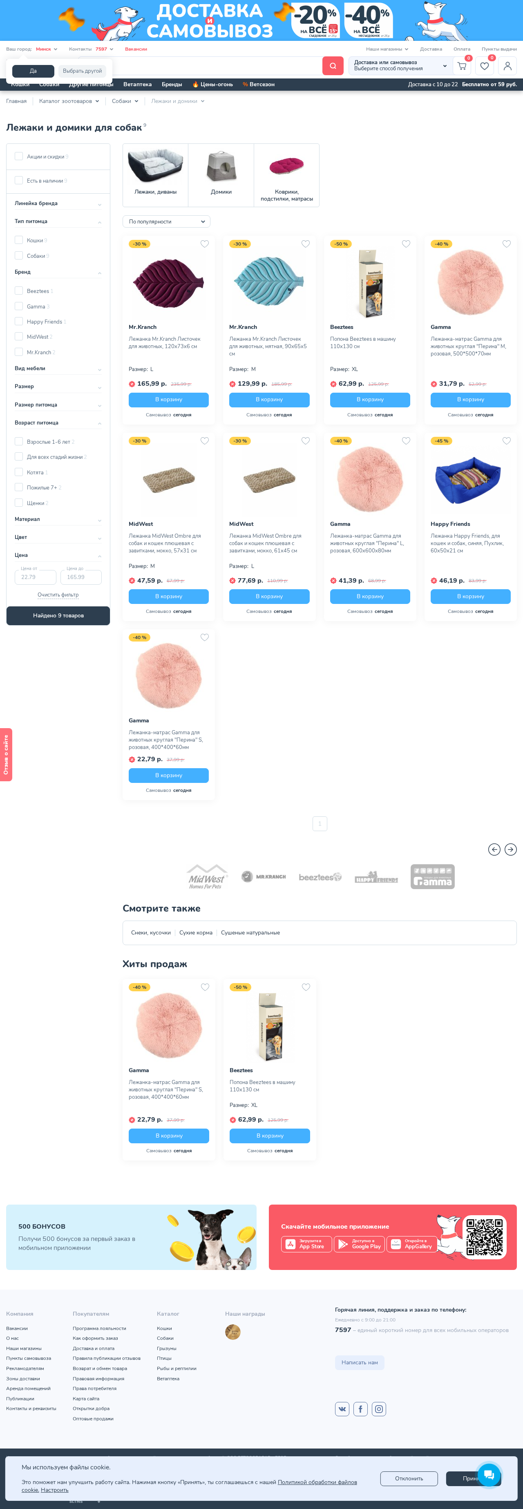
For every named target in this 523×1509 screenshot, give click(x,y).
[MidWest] (207, 877)
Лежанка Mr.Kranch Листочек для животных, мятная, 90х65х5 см (268, 346)
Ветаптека (137, 84)
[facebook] (360, 1409)
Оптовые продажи (93, 1418)
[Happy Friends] (376, 877)
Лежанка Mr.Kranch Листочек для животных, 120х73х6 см (165, 342)
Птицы (164, 1358)
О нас (12, 1338)
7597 (343, 1330)
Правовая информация (98, 1378)
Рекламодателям (25, 1368)
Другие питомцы (91, 84)
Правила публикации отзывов (107, 1358)
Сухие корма (195, 933)
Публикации (20, 1398)
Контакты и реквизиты (31, 1408)
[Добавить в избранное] (205, 244)
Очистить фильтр (58, 595)
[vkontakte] (342, 1409)
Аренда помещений (28, 1388)
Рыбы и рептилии (177, 1368)
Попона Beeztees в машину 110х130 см (363, 342)
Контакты (88, 49)
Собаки (49, 84)
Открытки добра (91, 1408)
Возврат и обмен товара (100, 1368)
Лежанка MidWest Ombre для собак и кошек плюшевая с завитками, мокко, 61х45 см (265, 543)
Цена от (29, 569)
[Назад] (494, 849)
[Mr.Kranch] (263, 877)
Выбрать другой (82, 71)
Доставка (431, 49)
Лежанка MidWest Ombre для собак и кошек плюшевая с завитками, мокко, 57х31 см (165, 543)
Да (33, 71)
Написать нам (360, 1362)
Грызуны (167, 1348)
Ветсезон (259, 84)
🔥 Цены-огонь (212, 84)
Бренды (172, 84)
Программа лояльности (99, 1328)
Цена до (75, 569)
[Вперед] (511, 849)
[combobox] (166, 221)
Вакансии (136, 49)
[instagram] (379, 1409)
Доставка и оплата (93, 1348)
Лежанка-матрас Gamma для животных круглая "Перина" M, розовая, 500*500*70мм (468, 346)
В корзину (168, 399)
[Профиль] (507, 65)
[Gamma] (433, 877)
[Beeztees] (320, 877)
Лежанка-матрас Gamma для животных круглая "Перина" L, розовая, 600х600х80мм (367, 543)
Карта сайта (86, 1398)
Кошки (20, 84)
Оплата (462, 49)
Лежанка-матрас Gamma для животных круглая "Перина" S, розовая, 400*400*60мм (166, 740)
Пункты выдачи (499, 49)
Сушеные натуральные (250, 933)
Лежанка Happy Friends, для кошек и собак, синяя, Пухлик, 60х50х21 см (467, 543)
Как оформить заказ (95, 1338)
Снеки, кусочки (151, 933)
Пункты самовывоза (28, 1358)
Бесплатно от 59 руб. (489, 84)
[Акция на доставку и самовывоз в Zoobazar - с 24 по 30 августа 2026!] (261, 20)
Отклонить (409, 1478)
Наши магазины (24, 1348)
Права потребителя (94, 1388)
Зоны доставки (23, 1378)
